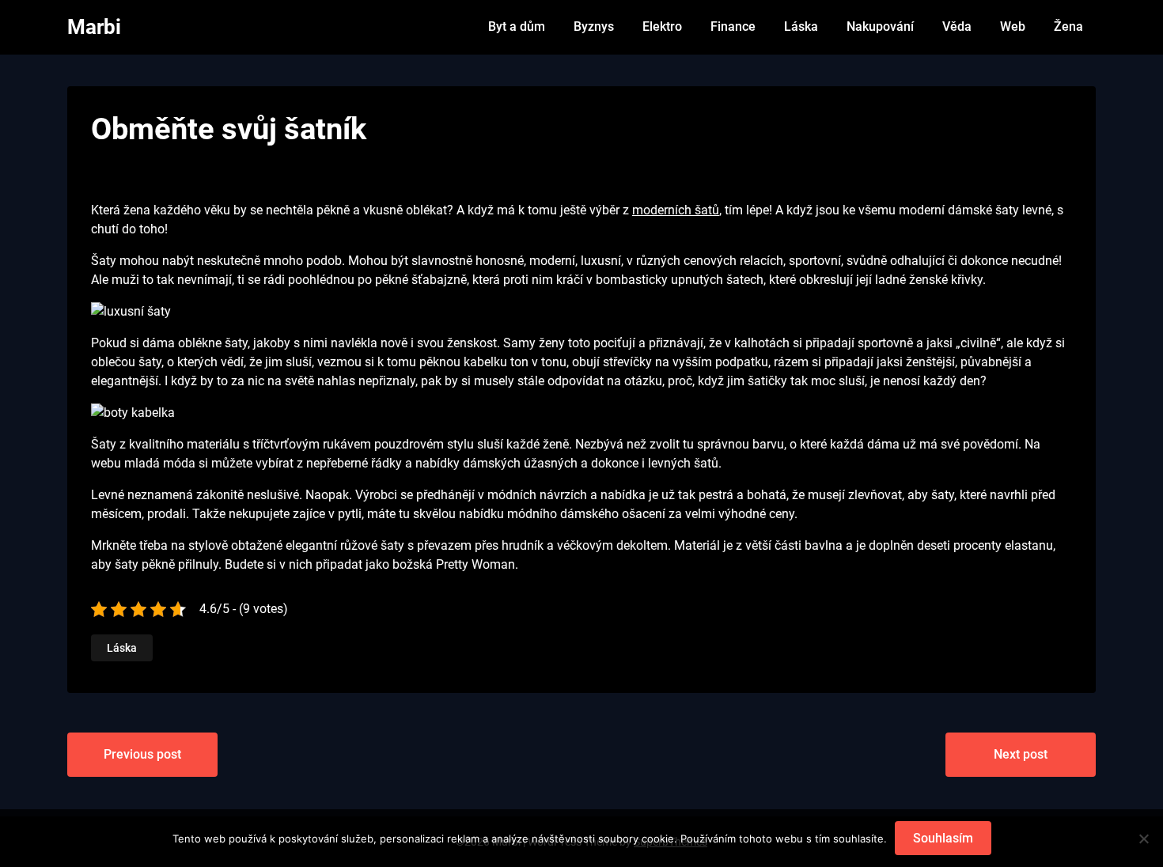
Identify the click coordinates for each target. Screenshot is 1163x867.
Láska (801, 26)
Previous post (142, 754)
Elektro (662, 26)
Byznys (594, 26)
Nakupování (880, 26)
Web (1012, 26)
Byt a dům (516, 26)
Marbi (94, 27)
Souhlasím (943, 838)
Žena (1068, 26)
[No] (1143, 838)
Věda (957, 26)
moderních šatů (675, 210)
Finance (733, 26)
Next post (1020, 754)
